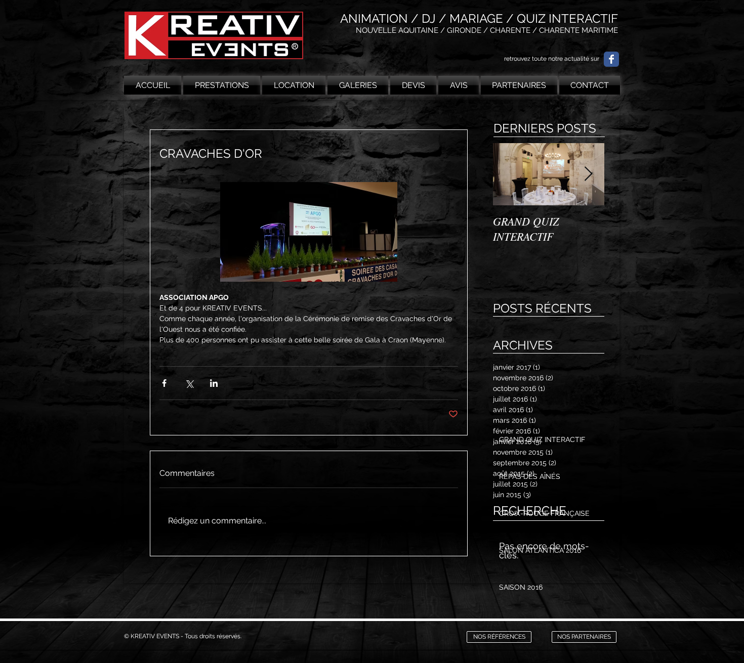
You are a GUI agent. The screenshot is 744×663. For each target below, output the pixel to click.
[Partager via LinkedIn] (214, 383)
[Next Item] (588, 174)
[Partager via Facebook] (164, 383)
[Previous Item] (509, 174)
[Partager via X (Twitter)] (189, 383)
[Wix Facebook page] (611, 59)
